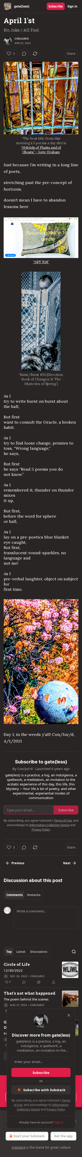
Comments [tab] (14, 895)
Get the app (63, 1136)
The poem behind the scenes (26, 999)
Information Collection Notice (49, 825)
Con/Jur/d (22, 38)
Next (67, 863)
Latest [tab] (21, 952)
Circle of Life (17, 964)
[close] (68, 1015)
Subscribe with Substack (44, 1089)
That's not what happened (29, 993)
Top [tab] (9, 952)
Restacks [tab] (33, 895)
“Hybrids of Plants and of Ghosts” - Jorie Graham (41, 149)
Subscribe (56, 6)
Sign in (72, 6)
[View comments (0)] (24, 53)
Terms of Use (63, 820)
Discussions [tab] (38, 952)
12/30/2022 (13, 970)
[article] (41, 973)
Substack (18, 1147)
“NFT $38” (41, 262)
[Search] (73, 951)
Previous (17, 863)
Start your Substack (29, 1136)
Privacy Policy (55, 1109)
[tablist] (23, 894)
